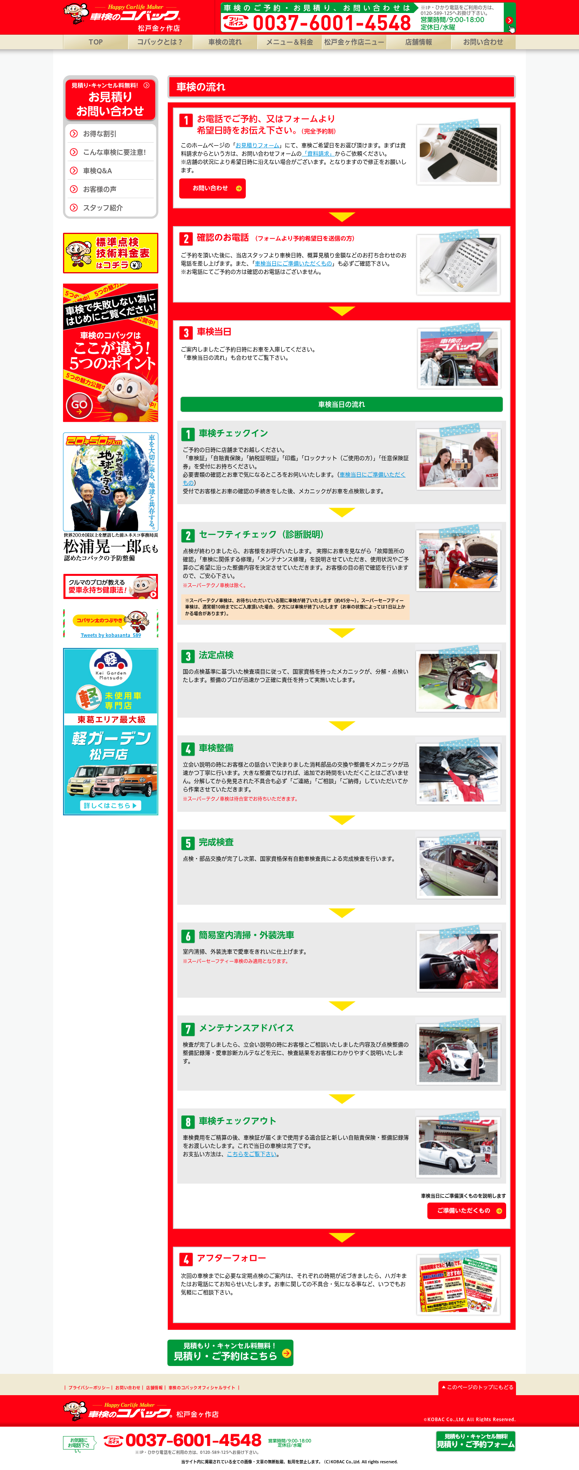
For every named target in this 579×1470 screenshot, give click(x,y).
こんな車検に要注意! (114, 152)
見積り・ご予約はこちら (226, 1351)
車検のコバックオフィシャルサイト (202, 1388)
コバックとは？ (160, 42)
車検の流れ (225, 42)
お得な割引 (100, 133)
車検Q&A (97, 170)
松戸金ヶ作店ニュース (354, 44)
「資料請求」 (318, 153)
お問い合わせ (483, 42)
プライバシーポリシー (89, 1388)
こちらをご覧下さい (252, 1154)
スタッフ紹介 (103, 207)
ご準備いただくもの (463, 1211)
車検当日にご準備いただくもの (293, 263)
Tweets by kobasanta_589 (111, 635)
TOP (96, 42)
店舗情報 (418, 42)
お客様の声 (100, 189)
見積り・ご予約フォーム (476, 1441)
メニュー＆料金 (289, 42)
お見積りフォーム (257, 145)
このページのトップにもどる (480, 1387)
